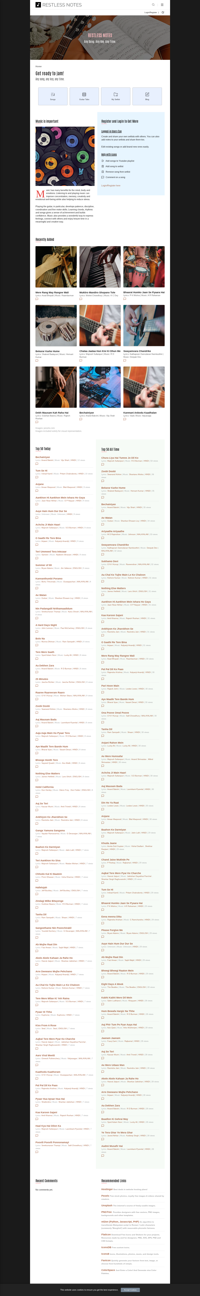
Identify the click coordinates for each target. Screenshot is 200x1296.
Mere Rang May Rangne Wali (52, 292)
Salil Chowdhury (75, 1145)
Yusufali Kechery (48, 931)
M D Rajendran (114, 534)
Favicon (106, 1260)
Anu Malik (66, 763)
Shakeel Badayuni (115, 491)
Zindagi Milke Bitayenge (49, 901)
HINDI (73, 460)
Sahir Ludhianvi (114, 1001)
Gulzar (44, 598)
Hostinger (107, 1189)
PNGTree (106, 1212)
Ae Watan (41, 595)
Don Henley (46, 790)
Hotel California (45, 787)
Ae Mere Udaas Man (112, 1065)
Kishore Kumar (48, 988)
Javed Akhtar (113, 1135)
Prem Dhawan (47, 877)
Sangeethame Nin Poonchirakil (53, 928)
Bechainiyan (86, 412)
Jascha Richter (48, 682)
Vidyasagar (72, 1058)
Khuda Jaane (109, 843)
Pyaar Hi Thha (44, 1012)
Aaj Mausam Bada (46, 719)
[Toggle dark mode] (163, 12)
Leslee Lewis (132, 689)
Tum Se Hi (41, 470)
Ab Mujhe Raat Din (46, 944)
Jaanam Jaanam (110, 1038)
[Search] (153, 4)
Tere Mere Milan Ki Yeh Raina (52, 998)
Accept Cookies (130, 1290)
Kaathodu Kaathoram (48, 1072)
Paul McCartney (68, 628)
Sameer (45, 555)
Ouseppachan (69, 582)
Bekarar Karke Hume (48, 351)
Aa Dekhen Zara (45, 665)
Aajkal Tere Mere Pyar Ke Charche (55, 1039)
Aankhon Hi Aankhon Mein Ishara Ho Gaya (60, 497)
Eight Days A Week (112, 984)
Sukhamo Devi (109, 561)
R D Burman (66, 668)
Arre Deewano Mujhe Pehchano (54, 971)
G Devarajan (72, 833)
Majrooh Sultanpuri (49, 528)
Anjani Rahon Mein (112, 742)
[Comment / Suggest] (37, 298)
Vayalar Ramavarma (50, 833)
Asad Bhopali (113, 659)
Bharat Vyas (46, 749)
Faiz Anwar (46, 947)
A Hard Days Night (46, 625)
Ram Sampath (68, 642)
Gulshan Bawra (48, 904)
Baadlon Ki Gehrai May (114, 1119)
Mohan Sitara (66, 695)
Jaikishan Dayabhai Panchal (73, 1042)
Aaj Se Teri (42, 803)
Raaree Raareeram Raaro (50, 692)
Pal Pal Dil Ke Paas (47, 1085)
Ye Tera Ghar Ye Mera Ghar (117, 1132)
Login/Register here (110, 185)
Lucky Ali (68, 655)
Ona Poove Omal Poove (115, 712)
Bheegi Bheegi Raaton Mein (117, 970)
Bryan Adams (47, 568)
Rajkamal (127, 863)
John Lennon (47, 628)
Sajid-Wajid (64, 947)
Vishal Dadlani (137, 846)
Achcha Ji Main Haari (48, 524)
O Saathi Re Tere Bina (48, 538)
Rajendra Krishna (49, 1088)
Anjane (40, 484)
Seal (43, 1028)
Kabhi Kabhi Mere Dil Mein (116, 997)
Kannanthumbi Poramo (49, 578)
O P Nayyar (69, 501)
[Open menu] (162, 4)
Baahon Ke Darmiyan (48, 847)
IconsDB (106, 1247)
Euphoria (45, 1015)
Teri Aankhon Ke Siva (48, 860)
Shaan (65, 917)
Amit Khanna (47, 1115)
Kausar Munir (47, 806)
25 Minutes (42, 679)
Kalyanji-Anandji (62, 541)
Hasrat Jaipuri (47, 961)
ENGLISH (77, 568)
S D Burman (71, 528)
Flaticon (106, 1234)
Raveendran (131, 564)
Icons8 (105, 1254)
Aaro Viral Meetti (45, 1055)
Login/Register (150, 12)
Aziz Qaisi (111, 1028)
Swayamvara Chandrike (137, 351)
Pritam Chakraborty (68, 474)
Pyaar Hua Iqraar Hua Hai (50, 1099)
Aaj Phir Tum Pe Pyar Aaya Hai (119, 1024)
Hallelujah (41, 887)
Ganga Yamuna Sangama (50, 830)
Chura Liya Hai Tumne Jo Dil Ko (119, 457)
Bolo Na (40, 638)
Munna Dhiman (48, 642)
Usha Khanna (67, 877)
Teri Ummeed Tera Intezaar (51, 551)
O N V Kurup (47, 695)
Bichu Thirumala (48, 582)
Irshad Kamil (47, 474)
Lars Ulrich (67, 776)
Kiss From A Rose (46, 1025)
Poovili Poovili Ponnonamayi (52, 1142)
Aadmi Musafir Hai (112, 1146)
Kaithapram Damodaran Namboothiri (123, 548)
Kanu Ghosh (73, 612)
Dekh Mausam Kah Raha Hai (52, 412)
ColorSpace (108, 1270)
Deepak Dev (152, 548)
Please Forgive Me (112, 930)
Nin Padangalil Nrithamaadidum (54, 608)
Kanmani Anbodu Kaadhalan (140, 412)
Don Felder (76, 790)
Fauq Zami (112, 1041)
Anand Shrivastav (139, 759)
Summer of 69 (44, 565)
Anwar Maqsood (48, 487)
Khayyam (132, 1001)
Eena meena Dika (111, 916)
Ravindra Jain (47, 820)
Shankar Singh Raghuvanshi (48, 1045)
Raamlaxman (132, 659)
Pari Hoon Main (110, 685)
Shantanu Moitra (70, 709)
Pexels (105, 1195)
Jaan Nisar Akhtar (49, 501)
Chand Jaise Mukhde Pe (115, 859)
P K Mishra (112, 906)
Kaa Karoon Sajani (46, 1112)
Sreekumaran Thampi (51, 612)
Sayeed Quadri (48, 763)
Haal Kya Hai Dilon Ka (48, 1126)
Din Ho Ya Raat (110, 802)
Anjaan (44, 541)
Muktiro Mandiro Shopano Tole (97, 292)
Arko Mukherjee (130, 1028)
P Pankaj (111, 863)
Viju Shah (65, 460)
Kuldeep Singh (132, 1135)
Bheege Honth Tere (47, 760)
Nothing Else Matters (48, 773)
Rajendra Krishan (115, 920)
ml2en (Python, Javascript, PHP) (120, 1221)
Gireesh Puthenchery (50, 1058)
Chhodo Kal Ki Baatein (49, 874)
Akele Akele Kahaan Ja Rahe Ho (54, 958)
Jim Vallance (66, 568)
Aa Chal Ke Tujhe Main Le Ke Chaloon (58, 985)
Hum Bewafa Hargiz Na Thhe (118, 1011)
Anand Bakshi (47, 460)
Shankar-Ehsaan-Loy (64, 598)
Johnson (132, 534)
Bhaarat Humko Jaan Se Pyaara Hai (144, 292)
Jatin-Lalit (70, 850)
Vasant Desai (65, 749)
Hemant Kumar (137, 491)
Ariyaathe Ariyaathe (112, 531)
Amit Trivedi (66, 806)
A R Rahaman (130, 906)
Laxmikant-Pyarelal (69, 722)
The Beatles (112, 987)
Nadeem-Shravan (64, 555)
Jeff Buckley (46, 890)
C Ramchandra (137, 920)
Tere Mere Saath (45, 652)
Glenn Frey (64, 790)
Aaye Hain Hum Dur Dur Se (51, 511)
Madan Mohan (72, 863)
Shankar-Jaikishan (69, 961)
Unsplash (106, 1205)
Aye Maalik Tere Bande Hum (52, 746)
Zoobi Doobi (43, 706)
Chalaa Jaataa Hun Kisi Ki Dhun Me (100, 351)
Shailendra (46, 1102)
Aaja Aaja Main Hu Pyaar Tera (53, 733)
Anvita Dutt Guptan (115, 846)
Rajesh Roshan (67, 1115)
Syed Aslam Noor (49, 655)
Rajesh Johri (113, 689)
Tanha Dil (41, 914)
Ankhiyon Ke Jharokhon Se (51, 817)
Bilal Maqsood (69, 487)
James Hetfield (48, 776)
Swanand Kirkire (48, 709)
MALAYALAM (83, 582)
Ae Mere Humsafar (112, 756)
